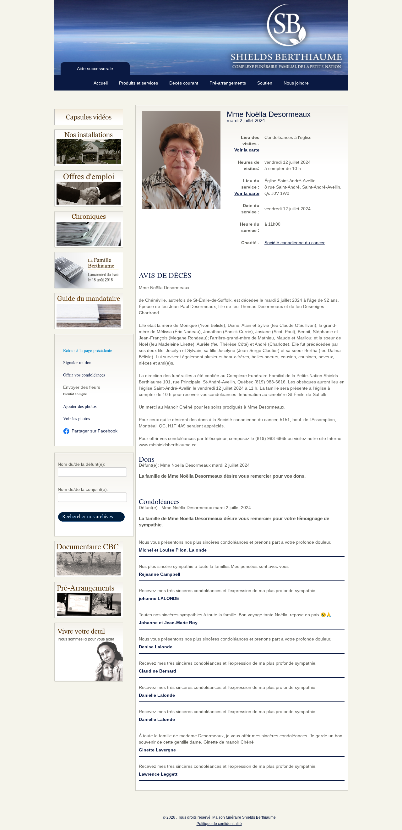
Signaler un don (77, 363)
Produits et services (139, 82)
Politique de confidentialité (219, 824)
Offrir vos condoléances (84, 375)
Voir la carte (246, 149)
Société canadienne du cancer (294, 242)
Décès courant (184, 82)
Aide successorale (95, 68)
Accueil (101, 82)
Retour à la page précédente (87, 350)
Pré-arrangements (228, 82)
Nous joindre (296, 82)
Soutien (265, 82)
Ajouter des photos (79, 406)
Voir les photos (76, 418)
